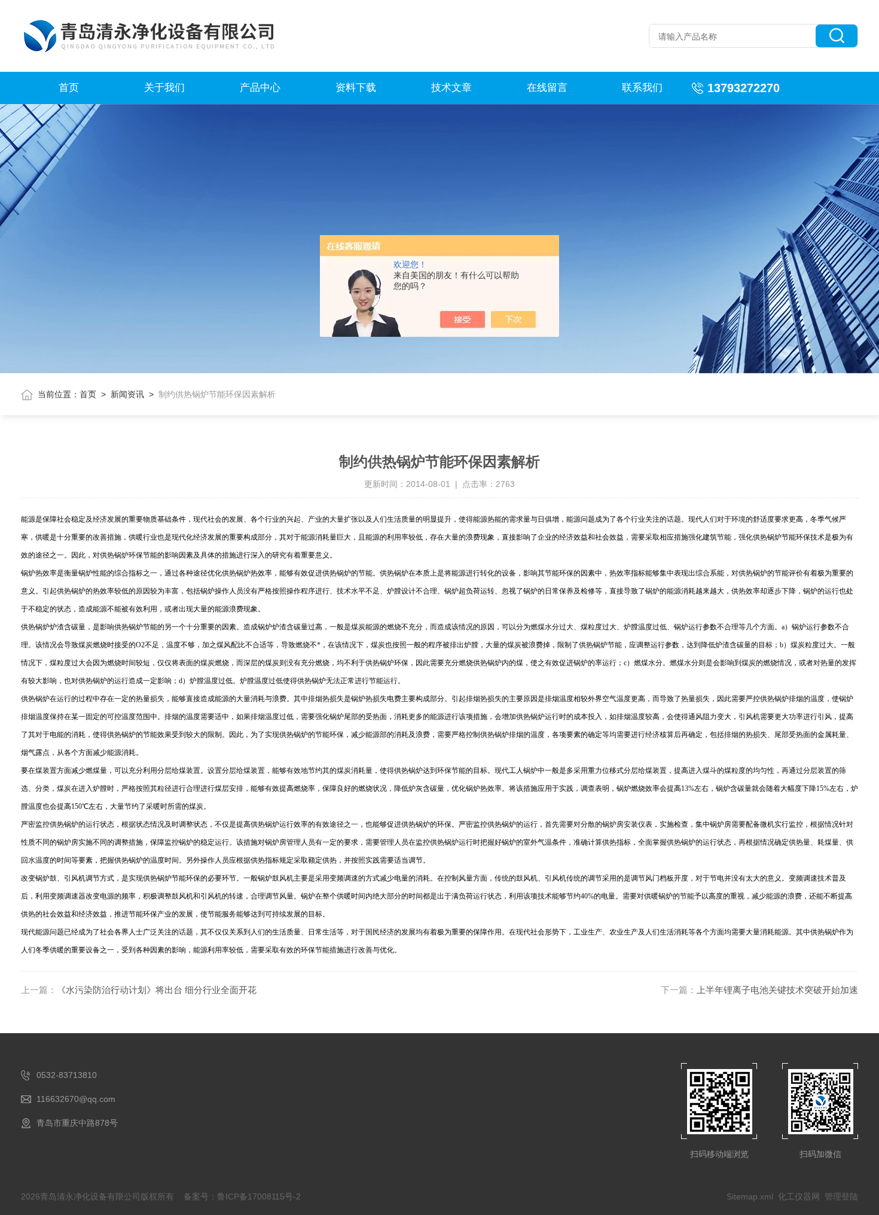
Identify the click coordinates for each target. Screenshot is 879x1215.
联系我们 (642, 87)
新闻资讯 (127, 394)
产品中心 (260, 87)
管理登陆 (841, 1196)
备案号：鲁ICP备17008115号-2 (242, 1196)
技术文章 (451, 87)
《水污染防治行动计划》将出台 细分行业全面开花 (157, 990)
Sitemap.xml (750, 1196)
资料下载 (355, 87)
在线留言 (547, 87)
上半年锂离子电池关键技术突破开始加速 (777, 990)
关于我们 (164, 87)
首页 (69, 87)
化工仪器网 (799, 1196)
